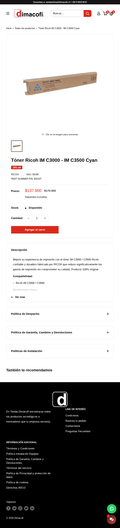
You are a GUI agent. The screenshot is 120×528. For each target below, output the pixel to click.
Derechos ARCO (16, 487)
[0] (105, 13)
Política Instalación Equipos (22, 453)
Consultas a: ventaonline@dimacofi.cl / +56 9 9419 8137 (60, 2)
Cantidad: (17, 218)
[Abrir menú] (7, 13)
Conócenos (72, 415)
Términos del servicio (18, 468)
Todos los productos (25, 28)
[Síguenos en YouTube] (26, 508)
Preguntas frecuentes (77, 431)
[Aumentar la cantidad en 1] (45, 218)
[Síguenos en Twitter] (14, 508)
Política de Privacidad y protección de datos (28, 475)
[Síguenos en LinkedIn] (32, 508)
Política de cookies (17, 482)
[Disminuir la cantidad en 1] (28, 218)
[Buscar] (87, 13)
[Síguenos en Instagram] (20, 508)
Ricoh (15, 174)
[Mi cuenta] (98, 13)
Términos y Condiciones (20, 448)
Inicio (9, 28)
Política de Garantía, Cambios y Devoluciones (25, 461)
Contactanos (72, 426)
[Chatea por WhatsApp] (111, 508)
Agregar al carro (35, 229)
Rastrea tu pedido (75, 420)
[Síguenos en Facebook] (8, 508)
